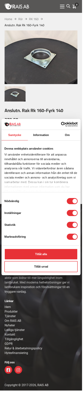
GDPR (9, 344)
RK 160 (34, 19)
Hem (8, 307)
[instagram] (18, 370)
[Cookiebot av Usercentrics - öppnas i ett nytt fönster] (61, 124)
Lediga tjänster (15, 330)
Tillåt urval (41, 266)
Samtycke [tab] (14, 135)
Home (8, 19)
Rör (20, 19)
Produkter (11, 311)
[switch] (72, 213)
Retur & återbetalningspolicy (23, 348)
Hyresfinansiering (16, 353)
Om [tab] (67, 135)
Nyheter (10, 325)
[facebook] (8, 370)
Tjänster (10, 316)
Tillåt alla (41, 254)
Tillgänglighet (14, 339)
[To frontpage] (17, 6)
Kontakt (10, 334)
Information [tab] (41, 135)
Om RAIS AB (13, 321)
